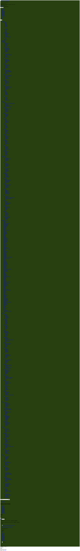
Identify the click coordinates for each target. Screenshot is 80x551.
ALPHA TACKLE (7, 404)
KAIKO (6, 171)
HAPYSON (7, 159)
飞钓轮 (5, 410)
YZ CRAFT (5, 309)
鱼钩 (4, 195)
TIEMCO (5, 296)
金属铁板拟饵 (6, 337)
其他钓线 (5, 134)
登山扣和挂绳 (7, 33)
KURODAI (6, 412)
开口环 (6, 219)
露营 (6, 23)
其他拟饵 (5, 342)
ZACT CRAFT (6, 310)
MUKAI (5, 268)
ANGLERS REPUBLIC (8, 54)
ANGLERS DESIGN (8, 462)
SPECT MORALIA (6, 289)
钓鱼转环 (6, 218)
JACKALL (5, 253)
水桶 (4, 58)
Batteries (6, 29)
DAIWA (6, 50)
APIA (6, 45)
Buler (4, 162)
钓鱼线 (3, 101)
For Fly (6, 26)
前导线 (5, 145)
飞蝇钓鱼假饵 (6, 319)
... (5, 27)
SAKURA (5, 280)
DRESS (6, 51)
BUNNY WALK (7, 468)
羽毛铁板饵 (5, 314)
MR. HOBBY (5, 267)
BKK (6, 463)
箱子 (4, 53)
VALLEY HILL (6, 304)
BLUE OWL (7, 464)
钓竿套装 (5, 438)
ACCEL (6, 212)
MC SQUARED (6, 264)
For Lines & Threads (8, 36)
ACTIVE (6, 179)
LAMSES (6, 490)
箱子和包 (3, 41)
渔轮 (2, 401)
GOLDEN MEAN (6, 247)
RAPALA (6, 331)
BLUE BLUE (7, 436)
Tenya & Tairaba (6, 385)
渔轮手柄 (6, 419)
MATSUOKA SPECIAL (8, 106)
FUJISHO (6, 323)
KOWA (6, 489)
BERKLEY (6, 130)
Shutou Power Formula (8, 311)
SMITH (5, 286)
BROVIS (6, 388)
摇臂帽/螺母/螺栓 (7, 416)
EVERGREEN (7, 82)
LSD (6, 491)
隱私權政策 (3, 11)
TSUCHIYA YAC (6, 298)
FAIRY (6, 322)
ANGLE (6, 97)
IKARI (5, 250)
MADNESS (5, 261)
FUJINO (6, 127)
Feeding (6, 34)
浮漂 (4, 157)
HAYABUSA (7, 105)
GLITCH (5, 246)
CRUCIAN (6, 109)
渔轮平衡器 (7, 418)
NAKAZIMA (5, 270)
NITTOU (5, 273)
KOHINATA (5, 255)
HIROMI (6, 174)
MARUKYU (5, 262)
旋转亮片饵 (5, 364)
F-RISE (6, 346)
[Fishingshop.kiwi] (3, 0)
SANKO (5, 281)
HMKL (5, 249)
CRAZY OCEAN (7, 88)
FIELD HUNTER (3, 518)
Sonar (6, 32)
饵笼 (4, 167)
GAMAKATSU (7, 78)
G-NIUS (6, 406)
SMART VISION (6, 285)
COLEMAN (7, 469)
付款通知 (3, 12)
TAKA (5, 292)
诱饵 (2, 313)
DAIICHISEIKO (7, 49)
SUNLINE (5, 291)
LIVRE (5, 259)
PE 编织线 (5, 140)
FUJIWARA (7, 154)
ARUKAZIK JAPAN (8, 108)
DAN (6, 132)
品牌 (2, 10)
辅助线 (5, 102)
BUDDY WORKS (7, 76)
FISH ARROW (6, 240)
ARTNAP (6, 99)
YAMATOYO (6, 307)
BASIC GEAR (7, 46)
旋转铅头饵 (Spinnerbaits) (7, 369)
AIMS (6, 430)
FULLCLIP (6, 77)
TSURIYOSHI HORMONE (7, 302)
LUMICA (6, 175)
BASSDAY (6, 383)
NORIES (5, 275)
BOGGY (6, 214)
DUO (6, 459)
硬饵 (4, 396)
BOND (5, 228)
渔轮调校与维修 (6, 415)
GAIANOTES (6, 244)
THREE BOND (6, 295)
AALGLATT (7, 151)
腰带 (4, 455)
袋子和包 (5, 42)
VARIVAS (5, 305)
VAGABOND (6, 303)
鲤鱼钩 (6, 190)
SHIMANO (5, 284)
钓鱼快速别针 (7, 217)
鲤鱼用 (5, 118)
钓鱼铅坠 (5, 178)
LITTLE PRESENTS (6, 258)
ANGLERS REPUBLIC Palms (9, 339)
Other (6, 31)
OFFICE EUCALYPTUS (7, 276)
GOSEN (6, 111)
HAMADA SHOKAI (8, 158)
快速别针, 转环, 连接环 (7, 216)
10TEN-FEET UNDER (8, 359)
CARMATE (5, 232)
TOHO (5, 297)
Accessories (5, 22)
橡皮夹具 (5, 348)
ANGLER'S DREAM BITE (9, 377)
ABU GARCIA (7, 43)
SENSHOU (5, 282)
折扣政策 (3, 14)
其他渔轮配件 (7, 417)
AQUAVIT (6, 326)
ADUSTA (6, 201)
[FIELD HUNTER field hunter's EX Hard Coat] (8, 525)
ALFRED (6, 44)
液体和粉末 (3, 220)
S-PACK (5, 279)
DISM (4, 235)
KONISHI (5, 256)
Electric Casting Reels (8, 408)
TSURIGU (5, 301)
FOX (6, 83)
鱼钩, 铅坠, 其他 (4, 156)
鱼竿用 (5, 85)
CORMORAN (7, 389)
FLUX (4, 243)
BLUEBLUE (7, 351)
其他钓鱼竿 (5, 433)
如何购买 (3, 534)
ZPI (4, 312)
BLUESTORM (7, 485)
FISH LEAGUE (6, 241)
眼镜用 (5, 74)
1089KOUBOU (7, 397)
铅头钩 (5, 200)
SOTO (4, 288)
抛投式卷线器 (6, 402)
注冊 (2, 18)
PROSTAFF (5, 278)
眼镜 (4, 466)
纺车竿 (5, 449)
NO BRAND (5, 274)
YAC (4, 306)
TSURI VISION (6, 300)
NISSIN (6, 413)
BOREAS (6, 373)
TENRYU (5, 294)
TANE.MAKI (5, 293)
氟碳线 (5, 113)
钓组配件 (5, 211)
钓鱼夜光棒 (5, 173)
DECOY (6, 135)
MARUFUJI (7, 122)
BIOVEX (6, 350)
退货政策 (3, 512)
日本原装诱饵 (8, 0)
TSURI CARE (6, 299)
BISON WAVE (7, 60)
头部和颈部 (5, 477)
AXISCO (6, 56)
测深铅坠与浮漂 (7, 192)
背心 (4, 493)
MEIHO (6, 67)
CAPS (6, 125)
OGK (6, 442)
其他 (4, 96)
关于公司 (3, 533)
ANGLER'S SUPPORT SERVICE (10, 103)
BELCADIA (5, 226)
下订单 (5, 550)
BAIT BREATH (7, 203)
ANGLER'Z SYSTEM (8, 378)
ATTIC (6, 315)
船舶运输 (3, 13)
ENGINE (5, 237)
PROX (6, 414)
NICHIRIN (6, 138)
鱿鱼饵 (5, 380)
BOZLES (6, 148)
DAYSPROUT (7, 133)
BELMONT (7, 59)
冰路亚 (5, 330)
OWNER (6, 166)
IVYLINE (5, 252)
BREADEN (7, 87)
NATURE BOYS (6, 271)
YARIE (5, 308)
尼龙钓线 (5, 129)
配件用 (5, 69)
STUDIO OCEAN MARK (7, 290)
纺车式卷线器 (6, 421)
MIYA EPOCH (7, 176)
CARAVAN (5, 231)
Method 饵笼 (7, 193)
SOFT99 (5, 287)
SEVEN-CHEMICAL (7, 283)
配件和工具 (3, 21)
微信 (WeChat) (4, 540)
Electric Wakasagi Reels (8, 409)
